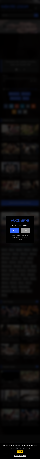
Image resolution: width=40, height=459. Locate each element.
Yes (14, 231)
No (25, 231)
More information (20, 456)
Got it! (20, 451)
